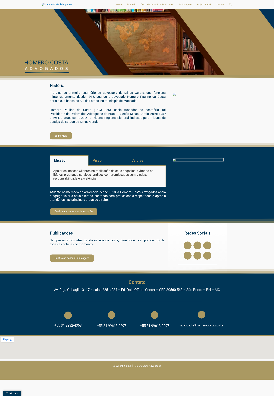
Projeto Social (204, 4)
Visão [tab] (97, 160)
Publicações (185, 4)
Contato (219, 4)
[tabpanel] (108, 176)
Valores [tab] (137, 160)
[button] (230, 4)
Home (119, 4)
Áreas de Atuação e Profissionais (158, 4)
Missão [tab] (59, 160)
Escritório (131, 4)
